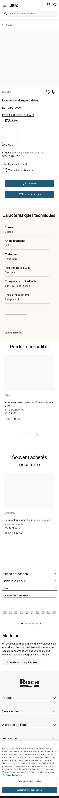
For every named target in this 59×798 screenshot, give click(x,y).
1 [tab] (22, 623)
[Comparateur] (49, 5)
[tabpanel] (29, 391)
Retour (10, 25)
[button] (5, 14)
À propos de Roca (14, 724)
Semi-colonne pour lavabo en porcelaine (28, 520)
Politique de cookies (12, 775)
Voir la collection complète (18, 662)
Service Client (11, 711)
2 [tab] (26, 623)
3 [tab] (29, 623)
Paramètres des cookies (29, 781)
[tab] (29, 574)
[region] (29, 768)
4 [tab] (33, 623)
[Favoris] (55, 5)
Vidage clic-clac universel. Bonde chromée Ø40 (29, 404)
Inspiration (9, 738)
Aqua (8, 395)
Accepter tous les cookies (29, 790)
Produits (8, 697)
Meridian (10, 513)
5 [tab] (37, 623)
